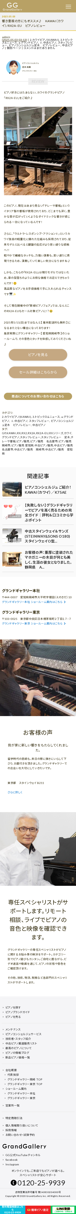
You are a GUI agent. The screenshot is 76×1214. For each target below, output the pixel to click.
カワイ (68, 433)
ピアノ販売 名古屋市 (44, 441)
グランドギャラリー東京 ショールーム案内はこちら (32, 623)
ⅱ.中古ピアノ (48, 42)
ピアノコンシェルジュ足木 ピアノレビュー (35, 45)
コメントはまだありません (39, 48)
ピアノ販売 (23, 441)
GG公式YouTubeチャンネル (23, 1155)
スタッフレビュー (39, 420)
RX (19, 433)
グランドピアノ (10, 437)
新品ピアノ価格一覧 (17, 1057)
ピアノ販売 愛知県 (22, 445)
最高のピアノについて (18, 1048)
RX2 (24, 433)
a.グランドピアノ (28, 42)
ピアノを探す (13, 1007)
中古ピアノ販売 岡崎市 (29, 449)
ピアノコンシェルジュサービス (23, 1034)
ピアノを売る (13, 1016)
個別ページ (14, 48)
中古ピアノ (39, 425)
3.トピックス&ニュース (46, 416)
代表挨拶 (13, 1074)
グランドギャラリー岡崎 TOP (25, 1079)
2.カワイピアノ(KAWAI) (44, 39)
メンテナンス (13, 1029)
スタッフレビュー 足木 (55, 437)
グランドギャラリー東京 (21, 1098)
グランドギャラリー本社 (21, 1093)
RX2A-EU (42, 433)
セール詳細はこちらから (38, 372)
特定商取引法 (14, 1118)
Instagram (12, 1164)
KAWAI (11, 433)
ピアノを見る (38, 354)
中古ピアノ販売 (43, 445)
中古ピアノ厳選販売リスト (21, 1043)
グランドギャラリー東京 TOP (25, 1084)
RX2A (31, 433)
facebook (11, 1159)
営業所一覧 (12, 1105)
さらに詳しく (15, 792)
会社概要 (11, 1070)
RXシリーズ (56, 433)
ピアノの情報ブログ (17, 1052)
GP (4, 433)
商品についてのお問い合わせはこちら (38, 396)
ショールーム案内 (16, 1088)
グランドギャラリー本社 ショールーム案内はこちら (32, 602)
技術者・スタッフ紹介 (18, 1038)
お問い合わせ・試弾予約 (20, 1134)
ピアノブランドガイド (17, 1012)
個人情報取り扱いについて (21, 1125)
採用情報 (11, 1130)
